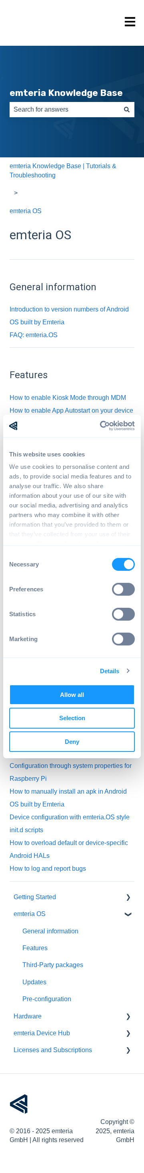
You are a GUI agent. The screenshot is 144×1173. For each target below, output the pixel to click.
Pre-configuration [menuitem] (46, 999)
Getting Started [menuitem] (35, 897)
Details (110, 671)
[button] (128, 898)
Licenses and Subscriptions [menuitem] (53, 1050)
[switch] (123, 588)
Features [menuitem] (35, 948)
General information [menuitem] (50, 931)
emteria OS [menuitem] (30, 913)
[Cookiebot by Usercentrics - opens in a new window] (101, 426)
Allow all (72, 694)
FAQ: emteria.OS (34, 335)
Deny (72, 741)
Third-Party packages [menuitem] (52, 964)
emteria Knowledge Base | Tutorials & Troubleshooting (63, 170)
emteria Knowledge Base (66, 92)
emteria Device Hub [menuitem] (42, 1033)
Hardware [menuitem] (28, 1016)
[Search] (126, 109)
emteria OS (26, 211)
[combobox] (64, 109)
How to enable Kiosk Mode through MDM (68, 397)
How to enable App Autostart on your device (71, 410)
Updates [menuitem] (34, 982)
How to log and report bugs (48, 868)
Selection (72, 718)
